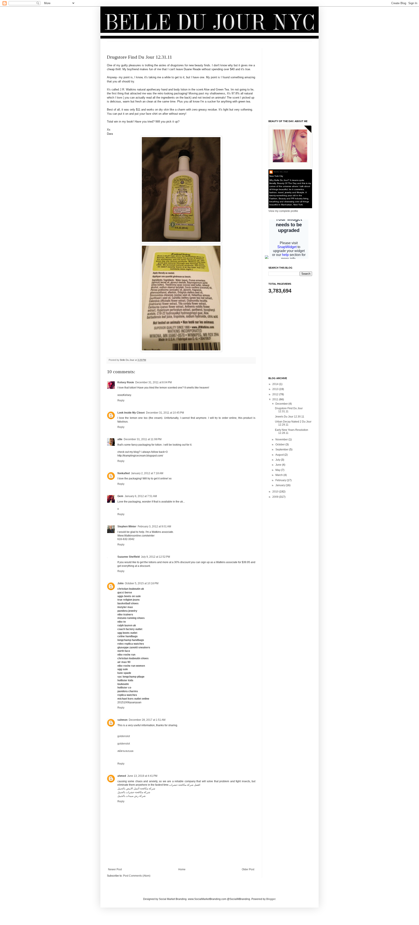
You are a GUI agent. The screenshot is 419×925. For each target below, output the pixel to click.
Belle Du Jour (127, 360)
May (278, 470)
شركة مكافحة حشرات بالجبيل (133, 792)
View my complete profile (283, 211)
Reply (120, 400)
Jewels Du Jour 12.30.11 (289, 416)
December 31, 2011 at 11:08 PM (142, 439)
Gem (120, 496)
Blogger (270, 899)
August (279, 454)
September (282, 449)
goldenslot (123, 736)
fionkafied (123, 473)
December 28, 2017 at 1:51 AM (147, 719)
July (278, 459)
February (281, 480)
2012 (275, 394)
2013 (275, 389)
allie (119, 439)
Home (181, 869)
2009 (275, 496)
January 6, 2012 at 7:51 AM (141, 496)
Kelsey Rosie (125, 382)
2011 (275, 399)
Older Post (248, 869)
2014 (275, 384)
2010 (275, 491)
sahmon (122, 719)
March (279, 475)
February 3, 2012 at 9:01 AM (154, 526)
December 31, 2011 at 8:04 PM (153, 382)
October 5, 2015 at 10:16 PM (141, 583)
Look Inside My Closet (131, 412)
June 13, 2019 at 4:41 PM (142, 775)
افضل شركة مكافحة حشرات (184, 784)
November (281, 439)
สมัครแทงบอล (125, 751)
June (278, 464)
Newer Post (115, 869)
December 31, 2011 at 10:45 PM (165, 412)
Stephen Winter (126, 526)
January (280, 485)
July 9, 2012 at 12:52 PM (155, 556)
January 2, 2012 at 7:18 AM (147, 473)
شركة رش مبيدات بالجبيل (131, 795)
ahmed (121, 775)
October (280, 444)
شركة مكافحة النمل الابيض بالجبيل (136, 788)
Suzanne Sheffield (128, 556)
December (281, 403)
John (120, 583)
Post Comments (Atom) (136, 875)
